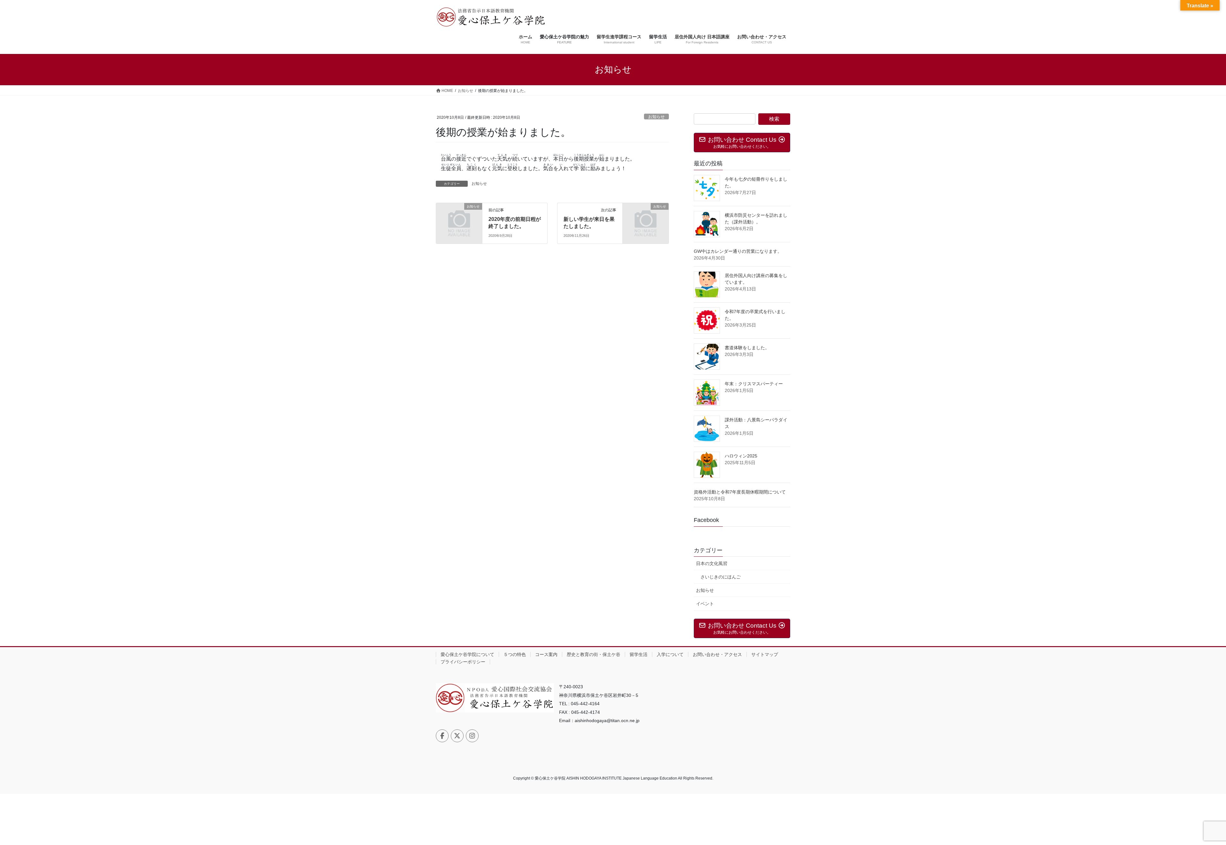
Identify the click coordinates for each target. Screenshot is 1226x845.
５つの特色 (514, 654)
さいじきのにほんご (720, 576)
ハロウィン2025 (741, 455)
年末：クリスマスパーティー (754, 383)
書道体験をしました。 (747, 347)
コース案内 (546, 654)
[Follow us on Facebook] (442, 735)
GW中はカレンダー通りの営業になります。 (738, 251)
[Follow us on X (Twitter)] (457, 735)
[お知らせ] (459, 217)
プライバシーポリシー (463, 661)
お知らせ (656, 116)
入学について (670, 654)
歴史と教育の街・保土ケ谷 (593, 654)
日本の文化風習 (711, 563)
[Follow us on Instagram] (472, 735)
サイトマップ (764, 654)
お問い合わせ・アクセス (717, 654)
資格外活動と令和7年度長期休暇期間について (740, 491)
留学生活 (638, 654)
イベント (705, 603)
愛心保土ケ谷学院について (467, 654)
